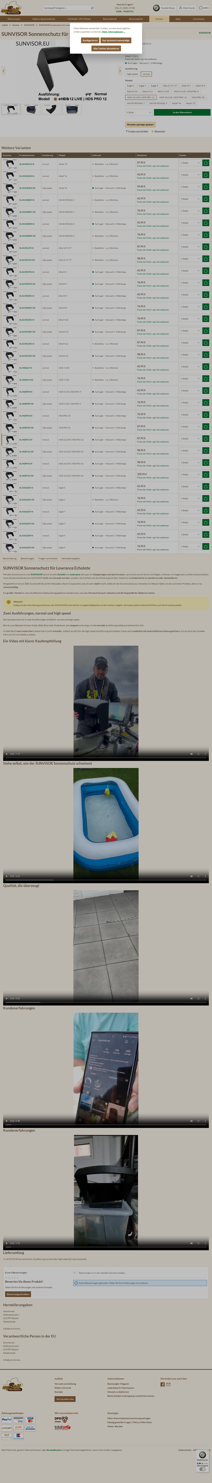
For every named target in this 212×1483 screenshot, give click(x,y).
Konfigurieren (90, 40)
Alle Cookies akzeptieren (106, 48)
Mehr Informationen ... (113, 31)
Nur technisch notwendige (116, 40)
